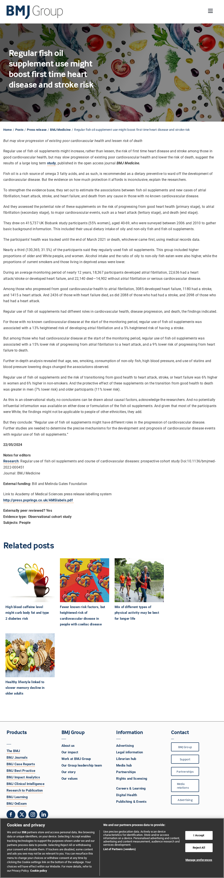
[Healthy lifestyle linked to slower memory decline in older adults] (30, 655)
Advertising (125, 746)
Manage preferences (199, 860)
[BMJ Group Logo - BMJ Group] (35, 12)
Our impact (69, 752)
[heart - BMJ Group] (84, 580)
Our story (68, 772)
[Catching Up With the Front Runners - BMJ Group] (139, 580)
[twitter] (22, 814)
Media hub (124, 765)
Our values (69, 779)
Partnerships (126, 772)
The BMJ (13, 751)
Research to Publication (25, 790)
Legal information (129, 752)
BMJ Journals (17, 757)
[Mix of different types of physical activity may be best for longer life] (139, 580)
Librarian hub (126, 759)
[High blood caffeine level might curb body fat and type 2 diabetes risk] (30, 580)
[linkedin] (43, 814)
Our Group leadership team (81, 765)
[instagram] (32, 814)
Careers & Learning (131, 788)
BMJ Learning (17, 797)
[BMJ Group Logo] (35, 7)
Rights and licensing (131, 779)
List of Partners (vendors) (119, 849)
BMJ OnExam (17, 804)
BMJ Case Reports (21, 764)
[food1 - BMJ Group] (30, 655)
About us (68, 746)
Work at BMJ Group (76, 759)
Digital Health (126, 795)
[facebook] (11, 814)
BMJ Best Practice (21, 771)
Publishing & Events (131, 802)
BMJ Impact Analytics (23, 777)
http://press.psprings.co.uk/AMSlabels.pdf (38, 500)
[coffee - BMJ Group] (30, 580)
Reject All (199, 847)
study (51, 163)
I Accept (198, 835)
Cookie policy (38, 870)
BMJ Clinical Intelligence (25, 784)
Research (11, 461)
